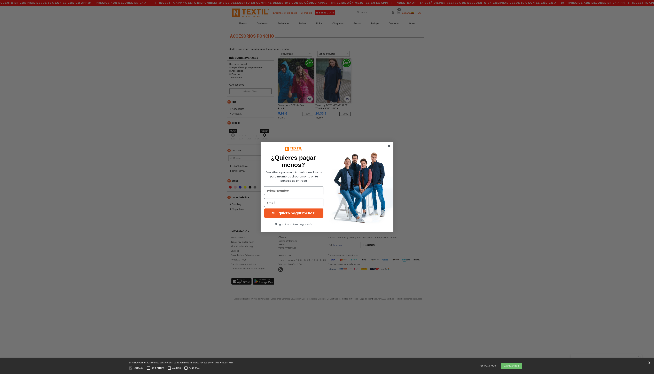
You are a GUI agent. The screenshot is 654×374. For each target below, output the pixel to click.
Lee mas (229, 362)
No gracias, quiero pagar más (294, 224)
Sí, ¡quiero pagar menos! (293, 213)
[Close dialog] (389, 146)
